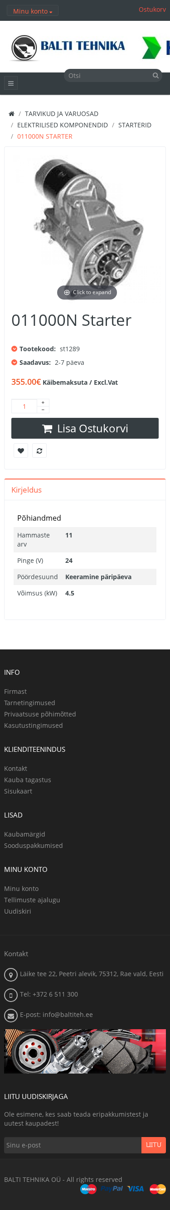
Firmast (15, 691)
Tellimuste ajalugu (32, 899)
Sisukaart (18, 791)
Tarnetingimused (29, 702)
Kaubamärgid (24, 834)
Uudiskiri (17, 911)
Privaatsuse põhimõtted (40, 714)
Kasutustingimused (33, 725)
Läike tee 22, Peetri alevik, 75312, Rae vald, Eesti (92, 973)
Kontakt (15, 768)
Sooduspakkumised (33, 845)
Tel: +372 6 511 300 (49, 994)
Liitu (153, 1145)
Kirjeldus (26, 489)
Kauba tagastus (27, 779)
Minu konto (21, 888)
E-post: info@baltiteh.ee (56, 1014)
